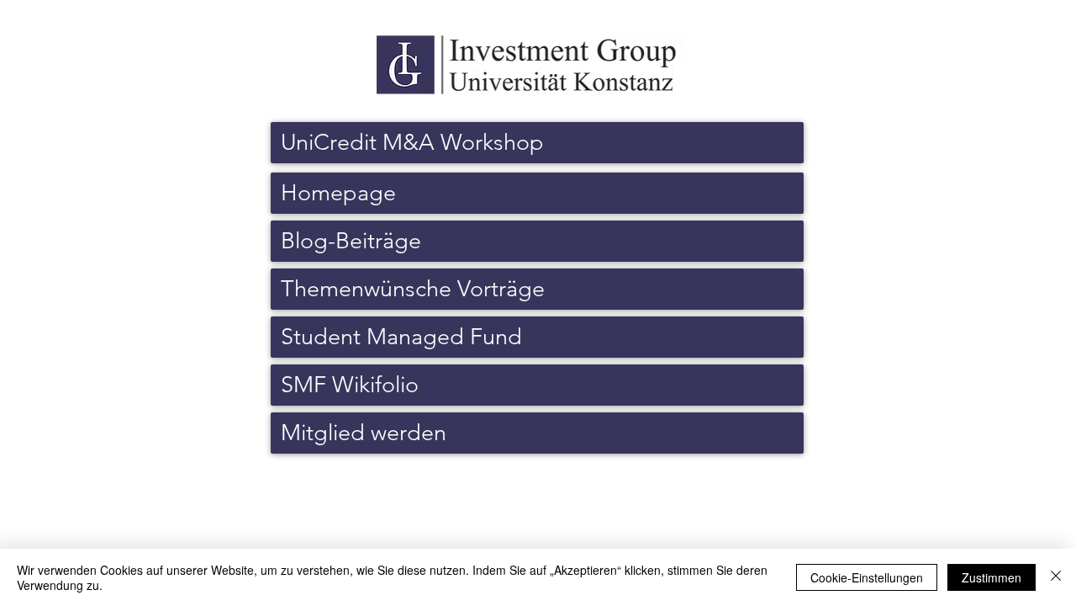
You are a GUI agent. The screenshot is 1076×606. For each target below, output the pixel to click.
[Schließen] (1056, 577)
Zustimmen (991, 577)
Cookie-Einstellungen (866, 577)
